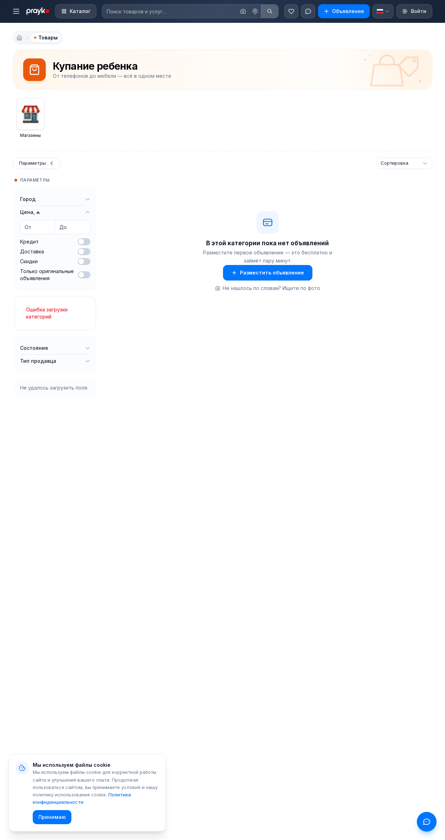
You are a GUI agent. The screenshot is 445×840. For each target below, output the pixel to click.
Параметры (32, 163)
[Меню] (16, 11)
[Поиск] (269, 11)
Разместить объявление (272, 273)
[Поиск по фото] (243, 11)
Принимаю (52, 817)
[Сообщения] (308, 11)
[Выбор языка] (383, 11)
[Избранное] (291, 11)
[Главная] (19, 38)
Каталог (80, 11)
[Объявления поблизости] (255, 11)
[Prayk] (37, 11)
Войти (418, 11)
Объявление (348, 11)
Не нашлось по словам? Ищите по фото (271, 288)
